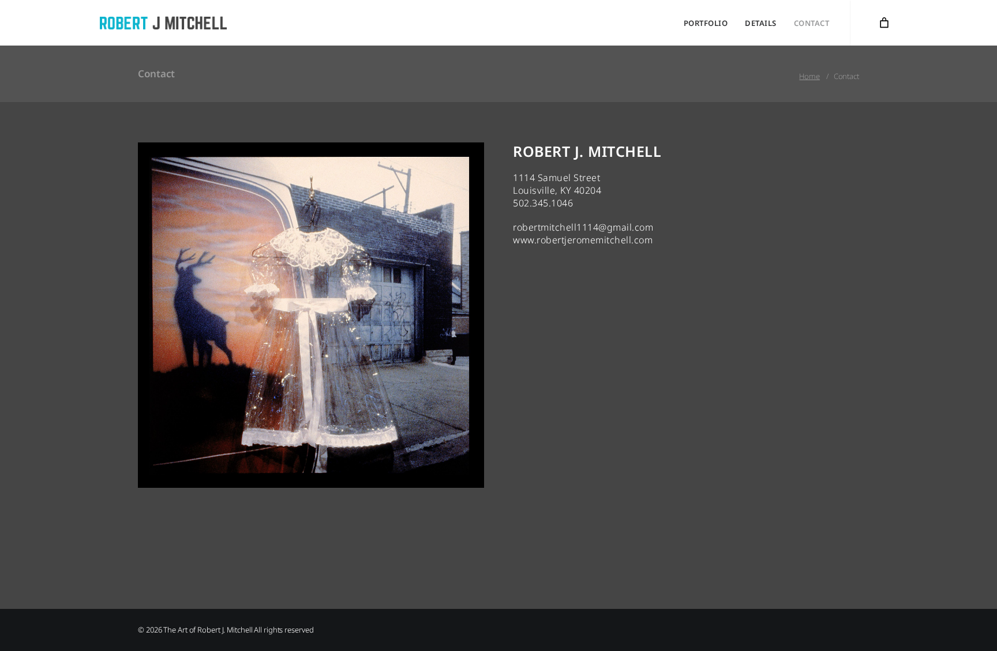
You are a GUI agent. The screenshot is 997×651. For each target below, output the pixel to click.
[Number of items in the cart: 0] (884, 23)
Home (809, 76)
